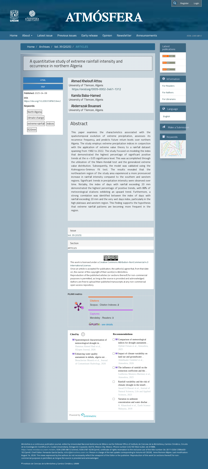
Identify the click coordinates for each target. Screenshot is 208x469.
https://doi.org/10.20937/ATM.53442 (42, 101)
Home (13, 35)
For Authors (168, 92)
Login (196, 3)
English (166, 116)
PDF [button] (43, 87)
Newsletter (124, 35)
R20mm (32, 129)
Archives (44, 46)
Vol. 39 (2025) (62, 46)
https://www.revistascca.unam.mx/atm (38, 449)
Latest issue (44, 35)
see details (107, 324)
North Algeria (35, 112)
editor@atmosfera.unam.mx (76, 452)
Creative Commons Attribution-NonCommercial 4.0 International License (109, 264)
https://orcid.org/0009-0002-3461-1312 (96, 89)
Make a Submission (178, 127)
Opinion (107, 35)
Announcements (146, 35)
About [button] (26, 35)
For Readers (168, 86)
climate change (36, 118)
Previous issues (67, 35)
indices (50, 123)
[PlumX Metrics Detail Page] (78, 306)
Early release (89, 35)
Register (184, 3)
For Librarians (169, 99)
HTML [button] (43, 80)
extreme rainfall (36, 123)
